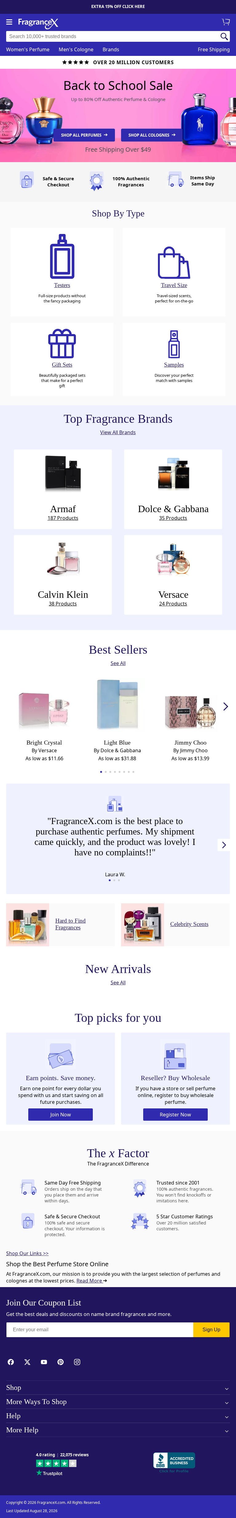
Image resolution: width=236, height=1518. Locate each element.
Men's (76, 49)
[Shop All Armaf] (63, 472)
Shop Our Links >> (27, 1253)
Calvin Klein (63, 598)
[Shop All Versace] (173, 558)
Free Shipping (214, 49)
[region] (115, 837)
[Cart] (226, 22)
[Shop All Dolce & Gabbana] (173, 472)
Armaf (63, 512)
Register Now (175, 1114)
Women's (27, 49)
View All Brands (118, 432)
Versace (173, 598)
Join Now (60, 1114)
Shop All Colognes (149, 135)
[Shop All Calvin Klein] (63, 558)
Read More (90, 1280)
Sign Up (211, 1329)
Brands (111, 49)
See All (118, 663)
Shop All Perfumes (81, 135)
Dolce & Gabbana (173, 512)
